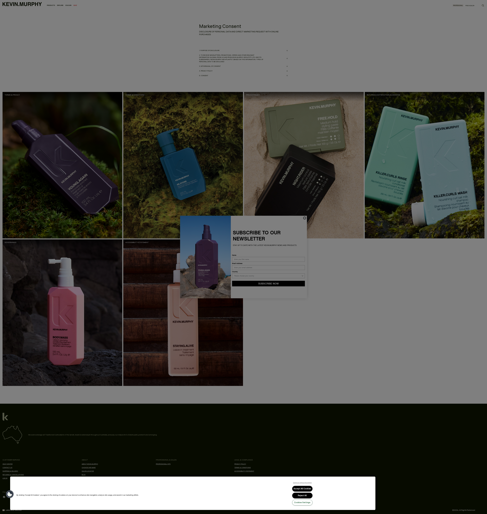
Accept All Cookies (302, 488)
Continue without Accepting (302, 483)
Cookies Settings (302, 502)
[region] (192, 493)
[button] (10, 494)
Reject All (302, 495)
